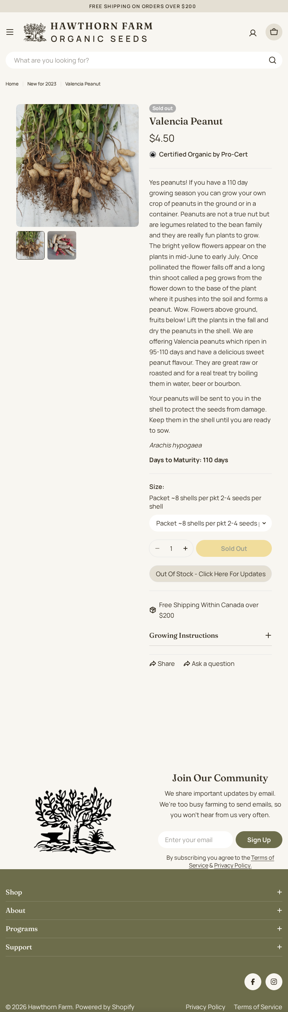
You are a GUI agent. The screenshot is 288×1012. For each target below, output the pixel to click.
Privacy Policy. (233, 865)
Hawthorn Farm (50, 1007)
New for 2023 (42, 84)
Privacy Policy (205, 1007)
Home (12, 84)
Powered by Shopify (105, 1007)
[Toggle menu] (10, 32)
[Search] (272, 60)
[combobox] (144, 60)
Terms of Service (258, 1007)
